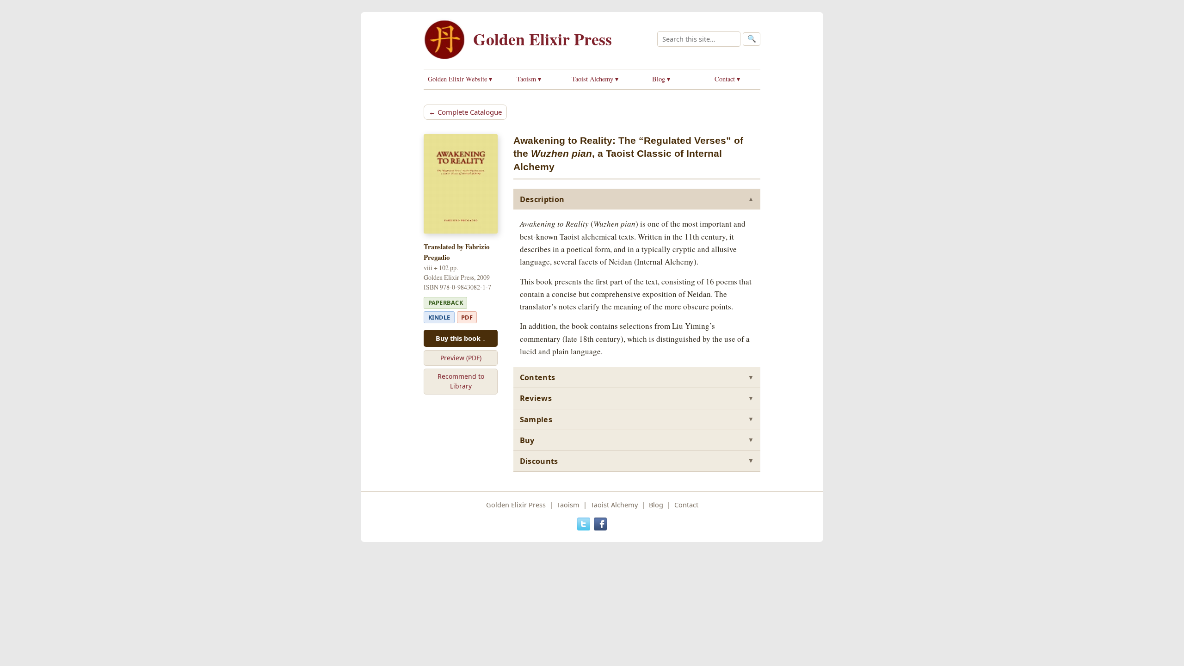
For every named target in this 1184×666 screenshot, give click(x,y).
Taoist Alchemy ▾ (595, 78)
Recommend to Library (461, 381)
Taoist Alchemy (614, 504)
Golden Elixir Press (542, 39)
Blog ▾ (661, 78)
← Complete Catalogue (465, 112)
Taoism (568, 504)
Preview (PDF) (460, 357)
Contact (686, 504)
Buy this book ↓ (461, 338)
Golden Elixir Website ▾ (460, 78)
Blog (656, 504)
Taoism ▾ (529, 78)
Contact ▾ (727, 78)
